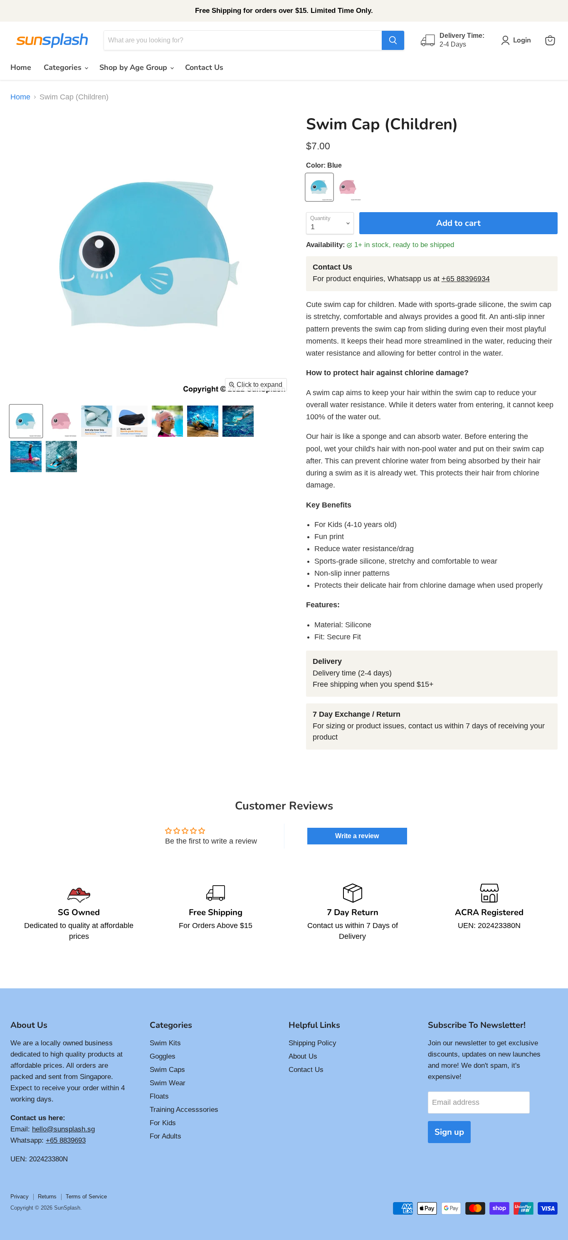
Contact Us (204, 67)
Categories (64, 67)
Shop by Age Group (134, 67)
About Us (303, 1056)
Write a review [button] (357, 835)
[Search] (393, 40)
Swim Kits (165, 1043)
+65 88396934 (466, 279)
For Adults (165, 1136)
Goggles (162, 1056)
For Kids (163, 1123)
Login (522, 40)
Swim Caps (167, 1070)
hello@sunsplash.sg (63, 1129)
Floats (159, 1096)
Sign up (449, 1132)
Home (20, 67)
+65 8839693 (66, 1140)
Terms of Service (86, 1196)
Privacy (19, 1196)
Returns (47, 1196)
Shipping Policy (312, 1043)
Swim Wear (167, 1083)
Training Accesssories (184, 1110)
